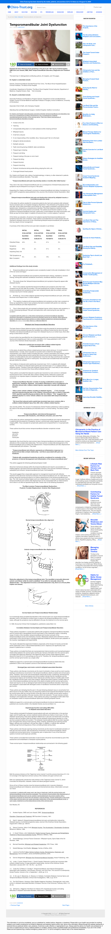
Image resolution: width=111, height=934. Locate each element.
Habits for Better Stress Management (96, 577)
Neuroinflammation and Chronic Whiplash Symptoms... (93, 185)
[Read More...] (81, 486)
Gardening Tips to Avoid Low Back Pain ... (92, 256)
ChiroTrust (19, 7)
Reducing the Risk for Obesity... (90, 88)
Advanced (20, 903)
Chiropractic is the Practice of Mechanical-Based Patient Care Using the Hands (88, 431)
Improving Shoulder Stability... (93, 397)
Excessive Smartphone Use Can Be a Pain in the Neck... (92, 300)
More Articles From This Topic (84, 450)
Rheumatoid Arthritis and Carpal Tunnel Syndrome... (91, 309)
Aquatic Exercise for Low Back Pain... (93, 150)
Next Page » (66, 905)
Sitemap (47, 915)
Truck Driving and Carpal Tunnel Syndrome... (91, 97)
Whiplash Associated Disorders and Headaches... (92, 62)
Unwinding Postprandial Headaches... (91, 291)
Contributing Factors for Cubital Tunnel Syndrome (97, 494)
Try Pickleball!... (88, 264)
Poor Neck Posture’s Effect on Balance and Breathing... (93, 124)
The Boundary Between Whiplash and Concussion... (92, 35)
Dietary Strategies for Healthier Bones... (93, 159)
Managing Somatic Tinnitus (95, 549)
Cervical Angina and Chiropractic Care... (89, 212)
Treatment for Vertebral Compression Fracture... (91, 371)
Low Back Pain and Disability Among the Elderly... (92, 247)
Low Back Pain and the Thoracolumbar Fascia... (91, 106)
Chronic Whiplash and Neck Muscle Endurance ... (92, 336)
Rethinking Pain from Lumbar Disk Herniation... (92, 141)
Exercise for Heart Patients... (92, 238)
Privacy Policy (54, 915)
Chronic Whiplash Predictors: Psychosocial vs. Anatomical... (93, 318)
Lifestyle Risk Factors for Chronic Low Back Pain (96, 466)
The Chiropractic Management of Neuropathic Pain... (93, 194)
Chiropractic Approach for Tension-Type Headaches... (92, 362)
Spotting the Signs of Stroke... (92, 229)
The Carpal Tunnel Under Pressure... (91, 53)
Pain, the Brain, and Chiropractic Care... (89, 44)
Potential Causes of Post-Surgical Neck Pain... (91, 344)
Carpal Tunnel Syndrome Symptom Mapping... (91, 177)
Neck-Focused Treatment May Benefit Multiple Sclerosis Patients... (92, 283)
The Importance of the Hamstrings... (90, 327)
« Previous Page (15, 905)
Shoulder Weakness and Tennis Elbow (97, 521)
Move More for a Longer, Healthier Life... (91, 380)
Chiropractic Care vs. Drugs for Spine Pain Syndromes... (90, 354)
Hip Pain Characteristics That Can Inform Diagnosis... (92, 389)
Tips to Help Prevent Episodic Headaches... (92, 203)
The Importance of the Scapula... (90, 27)
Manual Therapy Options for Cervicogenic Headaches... (92, 132)
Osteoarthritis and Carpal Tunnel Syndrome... (91, 168)
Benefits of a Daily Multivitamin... (89, 115)
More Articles (89, 606)
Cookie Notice (62, 915)
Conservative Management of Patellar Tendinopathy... (92, 274)
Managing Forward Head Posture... (91, 80)
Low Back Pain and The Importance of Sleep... (90, 221)
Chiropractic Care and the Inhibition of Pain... (91, 71)
